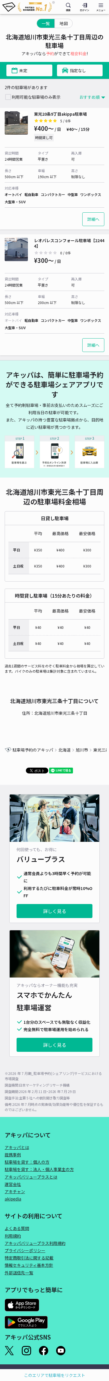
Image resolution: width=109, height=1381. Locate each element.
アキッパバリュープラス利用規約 (35, 1243)
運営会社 (13, 1184)
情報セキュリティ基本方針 (29, 1265)
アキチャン (15, 1191)
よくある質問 (17, 1228)
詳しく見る (54, 911)
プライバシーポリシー (25, 1250)
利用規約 (13, 1236)
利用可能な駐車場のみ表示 (36, 97)
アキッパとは (17, 1147)
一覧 (46, 23)
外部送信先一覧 (19, 1273)
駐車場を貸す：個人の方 (27, 1162)
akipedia (13, 1199)
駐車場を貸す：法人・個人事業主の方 (39, 1169)
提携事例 (13, 1155)
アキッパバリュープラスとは (31, 1177)
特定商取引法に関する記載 (29, 1258)
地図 (64, 23)
